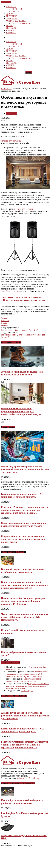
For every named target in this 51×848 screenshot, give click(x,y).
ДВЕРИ (9, 14)
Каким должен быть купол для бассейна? (19, 330)
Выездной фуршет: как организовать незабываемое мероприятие (22, 570)
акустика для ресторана (23, 209)
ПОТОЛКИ (11, 28)
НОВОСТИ (17, 9)
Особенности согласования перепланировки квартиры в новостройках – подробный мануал (21, 411)
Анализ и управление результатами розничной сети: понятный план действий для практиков (25, 469)
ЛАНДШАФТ (12, 18)
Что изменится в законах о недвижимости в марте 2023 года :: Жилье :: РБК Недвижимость (25, 617)
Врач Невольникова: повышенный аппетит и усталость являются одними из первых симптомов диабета (24, 585)
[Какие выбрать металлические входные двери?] (7, 647)
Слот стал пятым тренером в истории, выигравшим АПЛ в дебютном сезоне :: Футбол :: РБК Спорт (27, 674)
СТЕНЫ (10, 30)
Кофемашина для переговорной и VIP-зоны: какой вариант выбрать (23, 495)
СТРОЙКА (11, 33)
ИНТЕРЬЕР (11, 16)
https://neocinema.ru (9, 291)
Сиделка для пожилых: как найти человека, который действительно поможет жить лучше (27, 685)
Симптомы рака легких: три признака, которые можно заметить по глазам (23, 524)
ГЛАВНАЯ (11, 7)
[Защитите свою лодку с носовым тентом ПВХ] (7, 830)
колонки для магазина (11, 141)
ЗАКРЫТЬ (6, 2)
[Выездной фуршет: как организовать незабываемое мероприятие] (7, 564)
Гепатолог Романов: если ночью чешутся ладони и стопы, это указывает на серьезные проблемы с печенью (24, 510)
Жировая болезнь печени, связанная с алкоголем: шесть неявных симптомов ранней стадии (23, 539)
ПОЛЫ (9, 25)
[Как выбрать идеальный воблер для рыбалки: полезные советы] (7, 795)
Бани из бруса (27, 691)
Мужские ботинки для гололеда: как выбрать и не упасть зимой (22, 373)
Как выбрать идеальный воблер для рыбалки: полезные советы (22, 802)
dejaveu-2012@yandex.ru (28, 778)
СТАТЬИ (16, 11)
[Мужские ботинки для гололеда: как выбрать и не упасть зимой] (22, 366)
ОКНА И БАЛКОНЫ (16, 21)
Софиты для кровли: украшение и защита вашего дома (24, 680)
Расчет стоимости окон (22, 23)
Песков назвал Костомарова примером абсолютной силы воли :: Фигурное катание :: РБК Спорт (23, 601)
